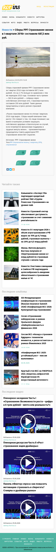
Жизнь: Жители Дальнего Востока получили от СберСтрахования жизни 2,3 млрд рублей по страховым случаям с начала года (34, 254)
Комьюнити (21, 17)
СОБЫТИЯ (5, 23)
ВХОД (39, 7)
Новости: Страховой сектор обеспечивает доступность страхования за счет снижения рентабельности (36, 216)
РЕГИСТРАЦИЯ (49, 7)
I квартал (34, 142)
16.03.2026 (25, 348)
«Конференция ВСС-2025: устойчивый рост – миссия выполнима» (34, 355)
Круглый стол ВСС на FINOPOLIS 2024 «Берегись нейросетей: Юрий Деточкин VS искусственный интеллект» (36, 375)
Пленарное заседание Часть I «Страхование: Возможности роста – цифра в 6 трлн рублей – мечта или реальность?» (28, 401)
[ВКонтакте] (8, 169)
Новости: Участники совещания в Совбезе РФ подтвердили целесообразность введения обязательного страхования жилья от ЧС (36, 272)
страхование (11, 144)
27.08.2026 (25, 225)
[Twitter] (10, 169)
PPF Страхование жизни (19, 142)
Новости (31, 17)
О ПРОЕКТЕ (6, 539)
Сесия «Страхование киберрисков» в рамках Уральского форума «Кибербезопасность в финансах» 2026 (33, 322)
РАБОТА (26, 23)
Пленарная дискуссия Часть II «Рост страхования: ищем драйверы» (23, 444)
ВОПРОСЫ (35, 23)
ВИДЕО (19, 23)
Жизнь (11, 17)
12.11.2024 (25, 384)
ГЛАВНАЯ (16, 539)
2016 (40, 142)
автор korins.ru (12, 82)
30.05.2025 (25, 363)
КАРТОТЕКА (40, 17)
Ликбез (4, 17)
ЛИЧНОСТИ (44, 23)
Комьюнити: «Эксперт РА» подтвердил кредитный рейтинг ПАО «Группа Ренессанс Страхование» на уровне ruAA (35, 199)
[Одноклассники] (13, 169)
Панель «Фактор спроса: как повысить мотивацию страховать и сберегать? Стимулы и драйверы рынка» (25, 487)
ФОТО (13, 23)
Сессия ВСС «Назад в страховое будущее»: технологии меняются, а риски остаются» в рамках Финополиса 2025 (36, 339)
